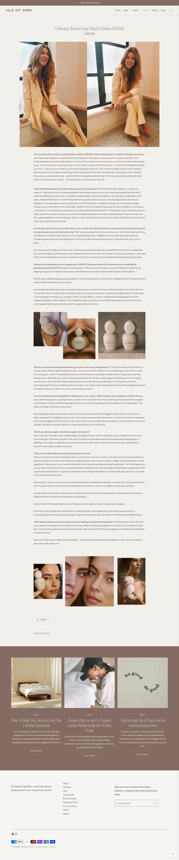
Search (66, 813)
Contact (67, 787)
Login (163, 10)
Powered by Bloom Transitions (45, 847)
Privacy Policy (70, 806)
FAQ (65, 791)
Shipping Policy (70, 802)
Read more (36, 751)
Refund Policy (69, 798)
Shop (125, 10)
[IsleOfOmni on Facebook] (13, 834)
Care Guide (68, 794)
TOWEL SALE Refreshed (89, 3)
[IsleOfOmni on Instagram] (16, 834)
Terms (66, 810)
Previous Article (41, 633)
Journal (146, 10)
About (135, 10)
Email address (123, 800)
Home (118, 10)
